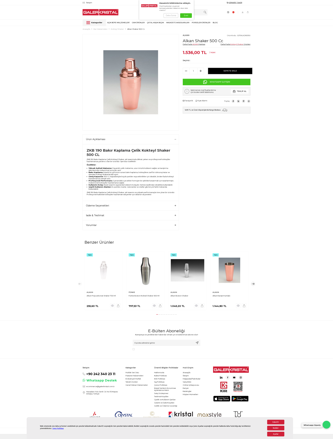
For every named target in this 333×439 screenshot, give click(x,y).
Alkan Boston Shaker (179, 296)
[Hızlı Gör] (112, 305)
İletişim (186, 376)
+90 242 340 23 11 (100, 374)
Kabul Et (276, 422)
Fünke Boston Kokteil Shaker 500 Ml (144, 296)
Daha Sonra (171, 15)
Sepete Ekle (230, 71)
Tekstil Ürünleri (132, 382)
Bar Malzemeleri (100, 29)
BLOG (215, 23)
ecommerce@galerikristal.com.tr (100, 386)
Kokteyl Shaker (117, 29)
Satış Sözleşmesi (161, 393)
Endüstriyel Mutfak (133, 379)
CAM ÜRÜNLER (138, 23)
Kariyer (186, 388)
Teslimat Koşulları (161, 396)
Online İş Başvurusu (191, 385)
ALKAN (186, 35)
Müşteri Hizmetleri (190, 394)
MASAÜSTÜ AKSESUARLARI (177, 23)
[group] (131, 82)
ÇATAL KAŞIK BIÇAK (155, 23)
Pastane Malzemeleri (134, 376)
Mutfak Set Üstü (132, 372)
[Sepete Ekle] (118, 305)
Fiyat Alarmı (202, 101)
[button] (157, 314)
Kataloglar (187, 391)
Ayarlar (275, 434)
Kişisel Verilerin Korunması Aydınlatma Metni (165, 389)
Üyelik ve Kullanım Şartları (165, 400)
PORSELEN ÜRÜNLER (201, 23)
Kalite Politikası (160, 376)
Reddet (275, 428)
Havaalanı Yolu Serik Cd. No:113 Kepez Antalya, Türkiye (102, 393)
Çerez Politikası (58, 428)
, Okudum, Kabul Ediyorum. (157, 349)
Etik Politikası (159, 379)
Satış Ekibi (187, 382)
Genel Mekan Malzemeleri (137, 385)
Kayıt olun (197, 343)
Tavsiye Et (188, 101)
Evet (186, 15)
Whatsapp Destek (101, 380)
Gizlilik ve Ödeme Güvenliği (165, 406)
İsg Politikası (159, 382)
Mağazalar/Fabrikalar (191, 379)
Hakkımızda (159, 372)
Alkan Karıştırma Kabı (221, 296)
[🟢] (326, 425)
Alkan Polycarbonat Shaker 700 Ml (101, 296)
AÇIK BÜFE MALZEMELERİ (118, 23)
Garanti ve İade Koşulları (164, 403)
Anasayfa (86, 29)
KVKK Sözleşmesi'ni (144, 349)
